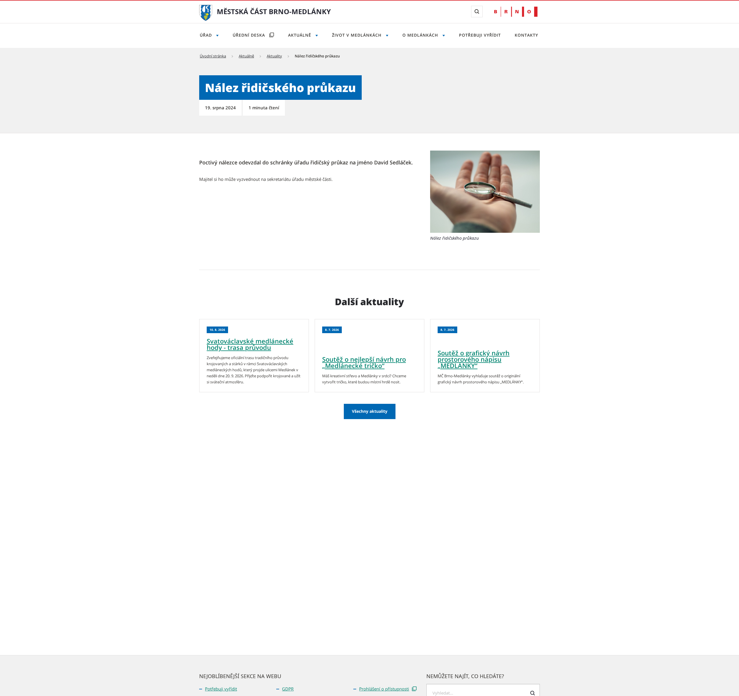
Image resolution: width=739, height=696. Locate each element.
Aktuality (274, 56)
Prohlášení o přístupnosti (384, 689)
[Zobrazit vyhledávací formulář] (477, 11)
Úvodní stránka (213, 56)
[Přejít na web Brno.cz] (516, 12)
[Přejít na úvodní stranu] (205, 12)
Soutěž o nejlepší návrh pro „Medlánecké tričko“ (364, 362)
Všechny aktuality (369, 411)
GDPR (288, 689)
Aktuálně (300, 35)
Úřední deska (249, 35)
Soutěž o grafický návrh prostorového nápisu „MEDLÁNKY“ (474, 359)
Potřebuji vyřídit (480, 35)
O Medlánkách (421, 35)
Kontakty (526, 35)
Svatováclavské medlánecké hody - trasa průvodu (250, 344)
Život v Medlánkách (357, 35)
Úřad (206, 35)
